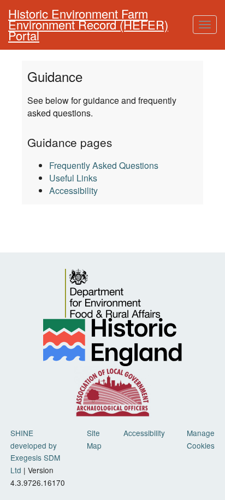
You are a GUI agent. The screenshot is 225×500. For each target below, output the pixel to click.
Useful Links (73, 178)
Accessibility (73, 190)
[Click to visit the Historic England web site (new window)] (112, 342)
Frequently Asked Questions (103, 165)
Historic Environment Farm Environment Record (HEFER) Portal (88, 24)
